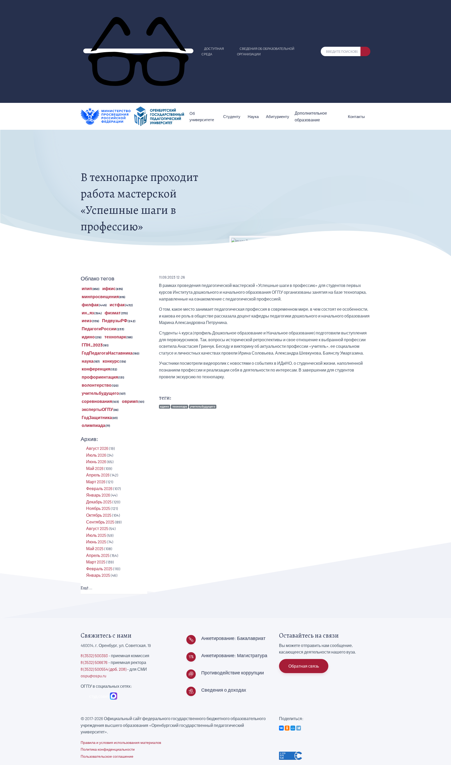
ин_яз (88, 312)
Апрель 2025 (98, 555)
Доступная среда (212, 51)
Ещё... (86, 588)
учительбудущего (202, 406)
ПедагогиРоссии (99, 328)
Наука (253, 116)
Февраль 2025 (99, 568)
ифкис (109, 288)
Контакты (356, 116)
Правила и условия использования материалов (121, 742)
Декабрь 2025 (99, 501)
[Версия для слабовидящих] (138, 51)
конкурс (111, 360)
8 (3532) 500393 (94, 655)
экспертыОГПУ (97, 409)
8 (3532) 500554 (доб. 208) (103, 669)
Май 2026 (95, 468)
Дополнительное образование (311, 116)
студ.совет (98, 696)
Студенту (231, 116)
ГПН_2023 (92, 344)
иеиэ (87, 320)
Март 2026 (95, 481)
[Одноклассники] (287, 728)
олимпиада (93, 425)
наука (87, 360)
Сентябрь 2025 (100, 521)
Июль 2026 (96, 454)
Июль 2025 (96, 535)
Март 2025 (95, 561)
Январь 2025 (98, 575)
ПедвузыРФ (114, 320)
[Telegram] (298, 728)
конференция (96, 368)
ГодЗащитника (97, 417)
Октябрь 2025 (98, 515)
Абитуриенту (277, 116)
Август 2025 (97, 528)
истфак (117, 304)
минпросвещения (100, 296)
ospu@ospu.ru (93, 675)
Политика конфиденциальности (108, 749)
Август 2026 (97, 448)
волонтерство (96, 384)
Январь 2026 (98, 494)
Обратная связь (303, 665)
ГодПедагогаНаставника (107, 352)
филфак (90, 304)
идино (164, 406)
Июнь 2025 (96, 541)
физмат (113, 312)
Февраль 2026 (99, 488)
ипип (87, 288)
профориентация (100, 376)
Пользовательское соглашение (107, 756)
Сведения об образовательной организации (265, 51)
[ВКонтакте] (281, 728)
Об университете (201, 116)
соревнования (97, 401)
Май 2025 (95, 548)
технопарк (179, 406)
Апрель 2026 (98, 474)
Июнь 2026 (96, 461)
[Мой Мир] (292, 728)
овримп (130, 401)
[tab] (114, 588)
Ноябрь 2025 (98, 508)
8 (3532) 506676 (94, 662)
